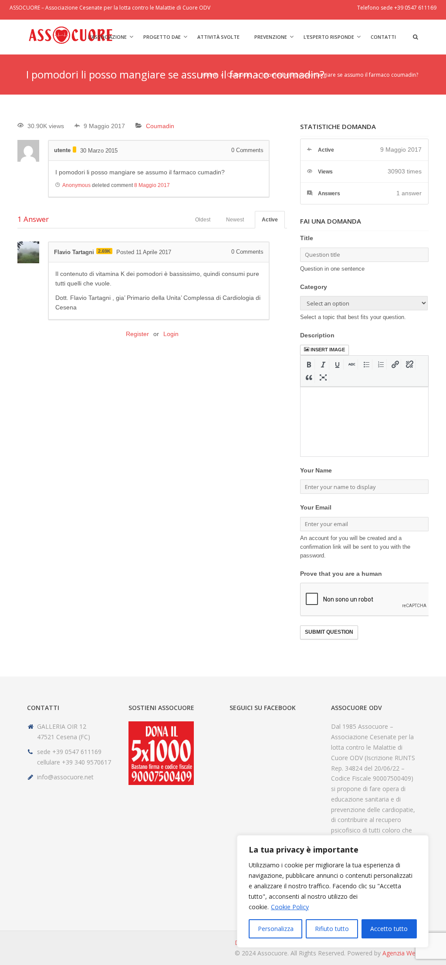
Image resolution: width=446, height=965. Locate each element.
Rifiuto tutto (332, 928)
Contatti (383, 37)
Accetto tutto (389, 928)
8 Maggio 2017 (152, 185)
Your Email (315, 507)
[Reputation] (74, 149)
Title (306, 237)
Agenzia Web (400, 953)
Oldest (202, 220)
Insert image (328, 349)
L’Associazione (107, 37)
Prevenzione (270, 37)
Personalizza (276, 928)
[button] (309, 364)
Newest (235, 220)
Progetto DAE (162, 37)
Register (137, 333)
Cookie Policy (290, 907)
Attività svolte (218, 37)
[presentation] (309, 364)
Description (317, 335)
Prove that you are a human (341, 573)
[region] (333, 891)
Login (171, 333)
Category (313, 286)
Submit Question (329, 632)
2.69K (104, 251)
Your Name (316, 470)
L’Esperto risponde (329, 37)
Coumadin (160, 125)
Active (270, 220)
